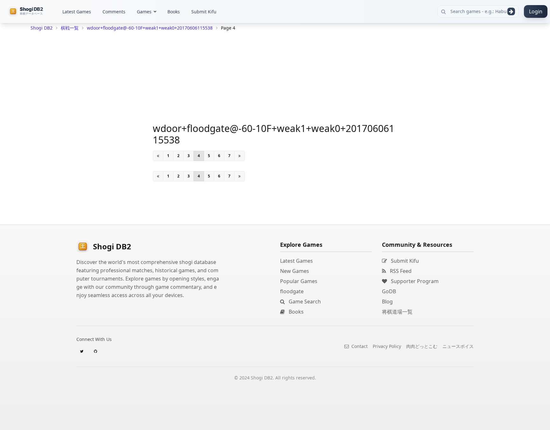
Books (173, 12)
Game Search (304, 301)
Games (144, 12)
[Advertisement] (78, 129)
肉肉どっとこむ (421, 346)
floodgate (292, 291)
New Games (294, 270)
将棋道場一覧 (397, 311)
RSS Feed (400, 270)
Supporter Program (414, 281)
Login (535, 11)
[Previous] (158, 156)
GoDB (389, 291)
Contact (359, 346)
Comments (113, 12)
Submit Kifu (203, 12)
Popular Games (298, 281)
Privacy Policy (387, 346)
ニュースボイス (458, 346)
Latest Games (76, 12)
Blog (387, 301)
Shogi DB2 (42, 28)
